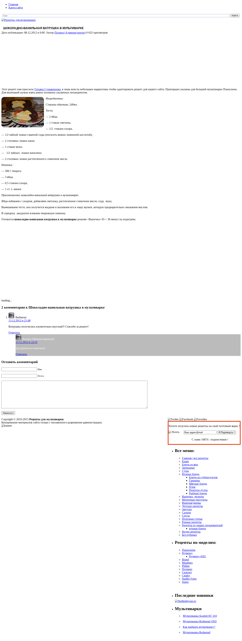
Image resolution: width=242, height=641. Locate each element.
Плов (192, 486)
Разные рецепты (192, 522)
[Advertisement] (121, 60)
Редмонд (187, 553)
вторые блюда (197, 528)
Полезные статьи (192, 518)
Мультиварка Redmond (196, 632)
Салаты (186, 512)
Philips (186, 565)
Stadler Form (189, 578)
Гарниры (194, 480)
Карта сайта (16, 7)
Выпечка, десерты (193, 496)
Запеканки (188, 467)
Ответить (14, 332)
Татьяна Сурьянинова (47, 89)
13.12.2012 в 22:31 (27, 342)
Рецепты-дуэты (198, 490)
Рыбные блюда (198, 493)
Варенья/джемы (191, 502)
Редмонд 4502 (197, 556)
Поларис (187, 569)
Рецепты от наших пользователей (202, 525)
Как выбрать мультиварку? (199, 627)
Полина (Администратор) (70, 32)
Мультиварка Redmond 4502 (200, 621)
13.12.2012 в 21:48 (19, 320)
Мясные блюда (198, 483)
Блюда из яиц (190, 464)
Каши (185, 461)
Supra (185, 581)
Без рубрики (189, 534)
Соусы (186, 515)
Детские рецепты (192, 506)
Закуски (187, 509)
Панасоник (188, 549)
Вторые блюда (190, 474)
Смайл (186, 575)
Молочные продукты (194, 499)
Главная (13, 4)
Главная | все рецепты (195, 458)
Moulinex (187, 562)
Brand (185, 559)
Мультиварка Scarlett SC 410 (200, 616)
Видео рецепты (191, 531)
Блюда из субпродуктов (203, 477)
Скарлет (187, 572)
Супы (185, 470)
